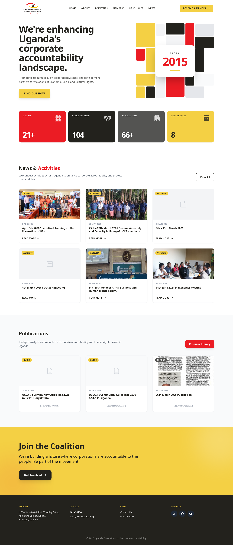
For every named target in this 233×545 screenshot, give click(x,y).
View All (205, 177)
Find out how (34, 93)
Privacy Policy (127, 516)
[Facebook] (182, 514)
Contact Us (126, 512)
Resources (136, 8)
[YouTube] (191, 514)
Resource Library (199, 344)
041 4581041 (76, 512)
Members (118, 8)
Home (72, 8)
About (85, 8)
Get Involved (33, 475)
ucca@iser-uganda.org (82, 516)
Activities (101, 8)
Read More (29, 238)
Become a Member (194, 8)
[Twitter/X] (174, 514)
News (151, 8)
